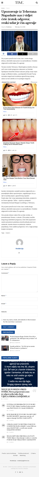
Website (4, 311)
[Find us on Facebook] (15, 472)
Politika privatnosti (23, 453)
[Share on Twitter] (22, 53)
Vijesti (8, 8)
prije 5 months (15, 350)
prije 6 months (15, 342)
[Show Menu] (2, 2)
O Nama (33, 453)
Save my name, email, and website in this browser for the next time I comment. (19, 320)
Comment (5, 273)
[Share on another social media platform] (33, 53)
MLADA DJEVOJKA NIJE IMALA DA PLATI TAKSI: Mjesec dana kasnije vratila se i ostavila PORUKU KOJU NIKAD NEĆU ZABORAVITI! (22, 438)
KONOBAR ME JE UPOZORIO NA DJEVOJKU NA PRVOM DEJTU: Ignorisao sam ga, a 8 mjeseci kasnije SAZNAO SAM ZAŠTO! (21, 416)
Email (3, 303)
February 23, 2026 (20, 27)
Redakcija (9, 27)
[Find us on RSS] (22, 472)
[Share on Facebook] (12, 53)
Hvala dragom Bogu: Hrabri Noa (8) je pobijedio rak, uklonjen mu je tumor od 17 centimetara (23, 338)
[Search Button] (37, 2)
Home (3, 8)
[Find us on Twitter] (17, 472)
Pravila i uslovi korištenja (9, 453)
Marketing (22, 455)
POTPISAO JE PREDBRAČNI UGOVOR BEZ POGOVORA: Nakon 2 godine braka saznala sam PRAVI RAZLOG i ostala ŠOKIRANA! (21, 406)
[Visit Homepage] (19, 2)
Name (3, 295)
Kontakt (15, 455)
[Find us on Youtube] (20, 472)
